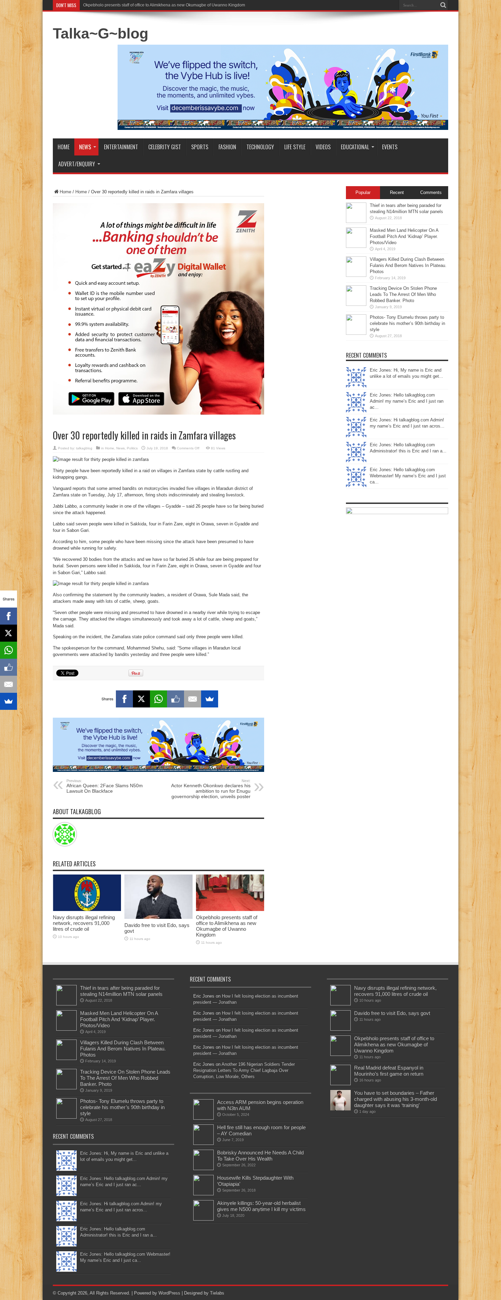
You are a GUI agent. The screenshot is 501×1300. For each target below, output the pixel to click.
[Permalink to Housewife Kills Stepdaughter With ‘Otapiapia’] (203, 1193)
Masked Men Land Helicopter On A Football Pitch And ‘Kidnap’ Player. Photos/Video (404, 236)
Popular (362, 192)
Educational (355, 147)
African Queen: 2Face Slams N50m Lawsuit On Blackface (104, 786)
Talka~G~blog (100, 33)
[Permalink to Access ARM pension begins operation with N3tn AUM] (203, 1118)
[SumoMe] (209, 698)
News (85, 147)
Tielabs (217, 1293)
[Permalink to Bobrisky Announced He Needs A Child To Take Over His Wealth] (203, 1168)
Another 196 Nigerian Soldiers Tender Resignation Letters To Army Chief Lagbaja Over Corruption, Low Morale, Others (244, 1070)
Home (64, 147)
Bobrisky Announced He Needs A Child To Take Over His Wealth (260, 1156)
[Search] (443, 5)
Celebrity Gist (164, 147)
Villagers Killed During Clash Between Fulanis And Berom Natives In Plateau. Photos (408, 265)
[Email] (192, 698)
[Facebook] (124, 698)
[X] (141, 698)
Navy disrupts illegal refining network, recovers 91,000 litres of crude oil (84, 923)
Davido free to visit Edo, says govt (392, 1013)
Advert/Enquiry (76, 164)
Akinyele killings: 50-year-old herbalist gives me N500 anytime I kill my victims (261, 1206)
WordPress (169, 1293)
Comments (431, 192)
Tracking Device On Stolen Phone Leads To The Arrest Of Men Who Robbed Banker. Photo (403, 294)
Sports (199, 147)
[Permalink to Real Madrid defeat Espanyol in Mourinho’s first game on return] (340, 1083)
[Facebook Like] (175, 698)
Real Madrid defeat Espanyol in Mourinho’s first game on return (388, 1071)
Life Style (294, 147)
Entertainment (121, 147)
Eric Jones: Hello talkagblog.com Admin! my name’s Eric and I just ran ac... (406, 401)
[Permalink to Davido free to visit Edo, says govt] (158, 917)
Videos (323, 147)
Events (389, 147)
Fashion (227, 147)
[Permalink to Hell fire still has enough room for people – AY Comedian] (203, 1143)
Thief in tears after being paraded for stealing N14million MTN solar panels (121, 991)
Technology (260, 147)
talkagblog (84, 448)
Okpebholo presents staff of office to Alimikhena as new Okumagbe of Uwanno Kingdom (164, 5)
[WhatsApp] (158, 698)
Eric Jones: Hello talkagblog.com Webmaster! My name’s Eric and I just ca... (408, 475)
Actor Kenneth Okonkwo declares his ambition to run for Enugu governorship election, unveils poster (210, 789)
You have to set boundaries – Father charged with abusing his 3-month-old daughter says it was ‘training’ (395, 1099)
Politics (132, 448)
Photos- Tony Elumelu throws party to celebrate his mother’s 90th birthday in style (407, 323)
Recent (397, 192)
